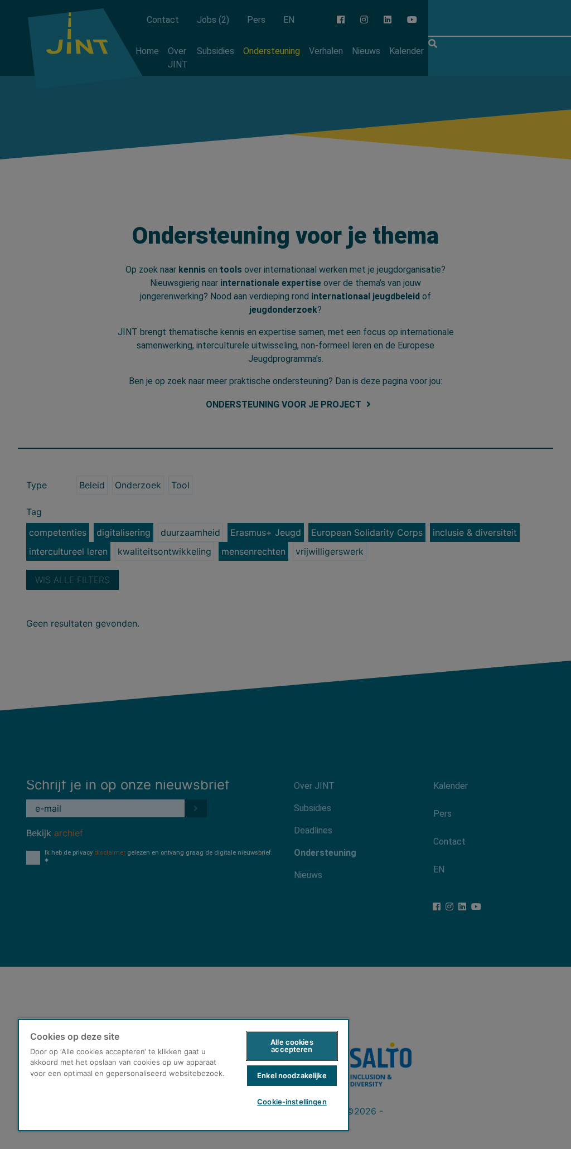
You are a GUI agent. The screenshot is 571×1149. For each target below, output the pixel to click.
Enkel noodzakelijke (291, 1075)
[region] (183, 1074)
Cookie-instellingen (291, 1101)
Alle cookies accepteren (291, 1046)
